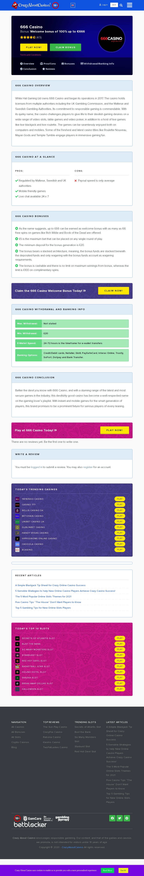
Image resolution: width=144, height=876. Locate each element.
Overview (28, 63)
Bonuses (69, 63)
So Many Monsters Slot (37, 649)
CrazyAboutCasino (72, 847)
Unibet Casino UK (32, 521)
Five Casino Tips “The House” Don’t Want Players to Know (48, 602)
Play (120, 499)
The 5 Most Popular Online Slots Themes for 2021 (43, 596)
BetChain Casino (32, 516)
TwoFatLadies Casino (55, 747)
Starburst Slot (32, 655)
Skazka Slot (29, 677)
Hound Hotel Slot (33, 672)
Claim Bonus (66, 47)
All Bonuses (18, 732)
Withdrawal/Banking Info (98, 63)
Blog (14, 747)
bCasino (27, 550)
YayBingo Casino (32, 499)
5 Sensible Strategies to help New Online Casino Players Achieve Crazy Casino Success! (65, 590)
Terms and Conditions (30, 54)
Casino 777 (28, 504)
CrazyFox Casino (52, 732)
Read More (107, 870)
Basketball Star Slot (35, 666)
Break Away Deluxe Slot (37, 683)
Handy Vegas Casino (35, 533)
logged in (36, 467)
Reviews (50, 68)
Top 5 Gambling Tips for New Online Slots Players (43, 607)
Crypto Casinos (20, 742)
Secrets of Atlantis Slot (38, 638)
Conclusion (29, 68)
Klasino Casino (51, 742)
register (88, 467)
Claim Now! (113, 290)
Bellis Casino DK (32, 510)
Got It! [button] (123, 870)
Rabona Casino (52, 737)
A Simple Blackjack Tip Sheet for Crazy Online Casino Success (50, 585)
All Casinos (17, 726)
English (73, 5)
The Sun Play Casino (55, 726)
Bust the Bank (31, 644)
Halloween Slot (32, 689)
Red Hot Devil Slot (34, 661)
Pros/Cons (49, 63)
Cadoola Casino (32, 544)
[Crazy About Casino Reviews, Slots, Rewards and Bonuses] (30, 5)
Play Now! (34, 47)
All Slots (16, 737)
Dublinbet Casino (33, 527)
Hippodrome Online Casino (39, 538)
